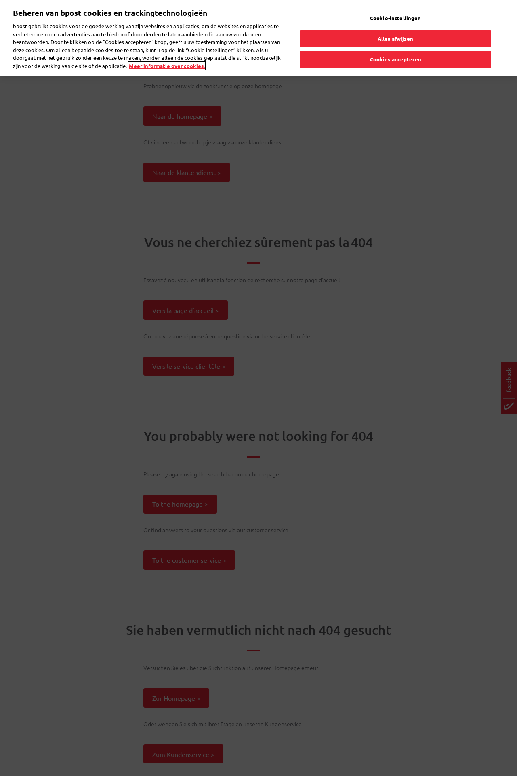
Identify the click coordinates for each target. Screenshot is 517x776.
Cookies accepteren (395, 59)
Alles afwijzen (396, 38)
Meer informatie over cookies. (167, 65)
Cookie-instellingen (395, 18)
